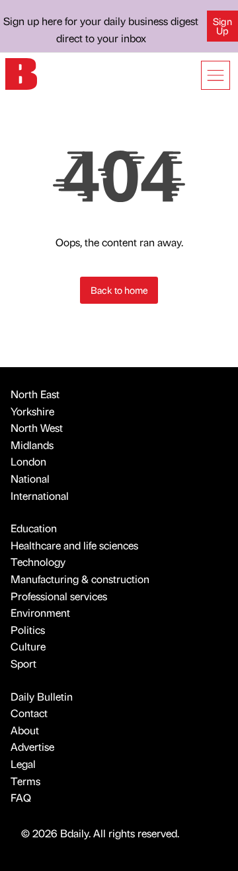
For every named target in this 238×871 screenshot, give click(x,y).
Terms (25, 781)
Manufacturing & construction (80, 579)
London (28, 461)
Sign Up (222, 26)
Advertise (32, 746)
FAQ (21, 797)
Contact (29, 713)
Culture (28, 646)
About (25, 730)
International (40, 496)
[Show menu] (215, 75)
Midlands (32, 445)
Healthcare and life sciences (74, 545)
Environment (40, 612)
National (30, 478)
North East (35, 394)
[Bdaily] (21, 72)
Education (34, 528)
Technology (38, 562)
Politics (28, 630)
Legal (23, 764)
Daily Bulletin (42, 696)
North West (37, 428)
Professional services (59, 596)
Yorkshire (32, 411)
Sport (23, 663)
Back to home (119, 289)
